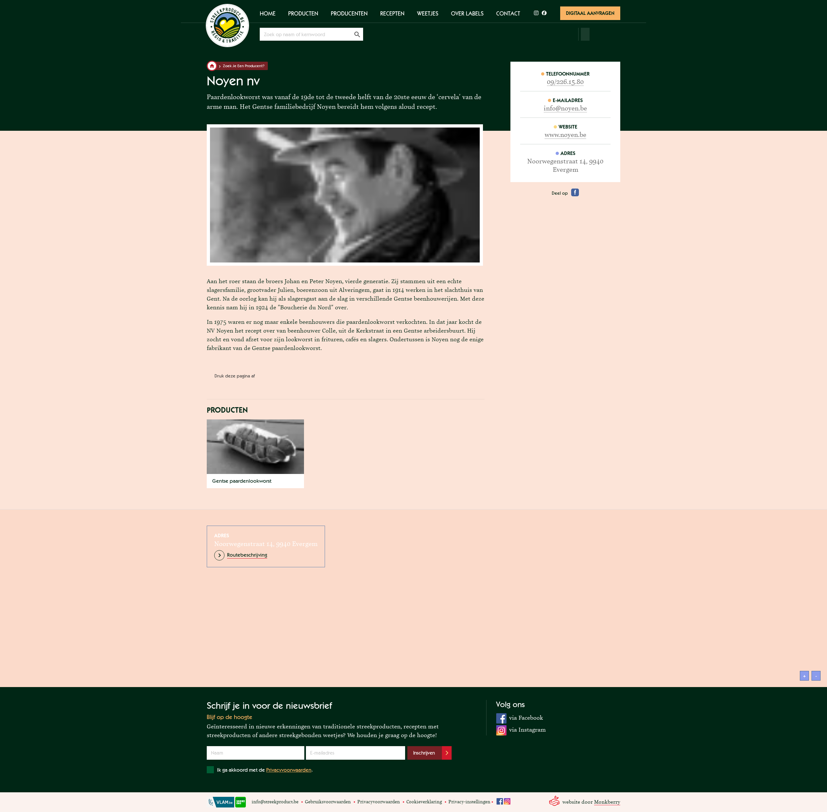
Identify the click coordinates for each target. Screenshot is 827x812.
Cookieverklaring (424, 801)
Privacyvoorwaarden (288, 770)
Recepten (392, 13)
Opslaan (357, 34)
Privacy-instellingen (469, 801)
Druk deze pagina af (235, 376)
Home (268, 13)
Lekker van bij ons (240, 802)
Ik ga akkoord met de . (265, 770)
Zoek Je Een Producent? (244, 66)
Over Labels (467, 13)
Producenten (349, 13)
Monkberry (607, 802)
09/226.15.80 (565, 81)
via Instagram (521, 729)
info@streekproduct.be (275, 801)
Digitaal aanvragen (590, 13)
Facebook (500, 801)
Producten (303, 13)
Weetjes (427, 13)
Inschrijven (424, 753)
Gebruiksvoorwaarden (328, 801)
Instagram (507, 801)
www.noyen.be (565, 134)
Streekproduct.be (227, 25)
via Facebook (519, 717)
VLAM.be (220, 802)
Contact (508, 13)
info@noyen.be (565, 108)
